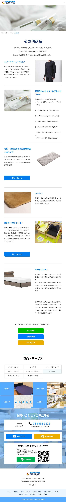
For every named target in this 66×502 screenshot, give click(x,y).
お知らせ (32, 494)
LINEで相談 (31, 330)
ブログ (57, 492)
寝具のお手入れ (48, 492)
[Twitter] (33, 485)
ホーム (9, 492)
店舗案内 (16, 492)
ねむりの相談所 (37, 492)
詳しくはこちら (17, 178)
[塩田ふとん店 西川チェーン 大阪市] (8, 2)
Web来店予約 (31, 343)
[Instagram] (30, 485)
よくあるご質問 (23, 494)
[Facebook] (36, 485)
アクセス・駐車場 (42, 494)
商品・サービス (25, 492)
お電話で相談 (31, 336)
